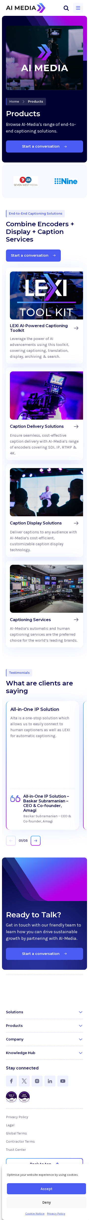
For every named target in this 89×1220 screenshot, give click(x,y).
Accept (46, 1189)
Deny (46, 1202)
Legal (10, 1125)
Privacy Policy (56, 1213)
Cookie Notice (34, 1213)
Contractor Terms (20, 1141)
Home (14, 101)
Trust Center (16, 1150)
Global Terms (16, 1133)
